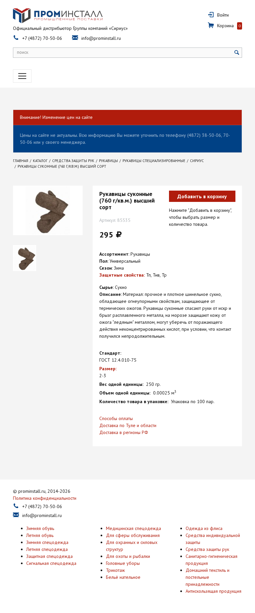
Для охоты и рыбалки (128, 556)
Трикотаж (115, 570)
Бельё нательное (123, 577)
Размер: (108, 369)
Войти (223, 15)
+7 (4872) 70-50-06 (42, 38)
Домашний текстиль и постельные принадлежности (207, 577)
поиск (22, 52)
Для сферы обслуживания (133, 535)
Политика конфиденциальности (44, 498)
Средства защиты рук (207, 549)
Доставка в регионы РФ (123, 432)
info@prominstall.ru (101, 38)
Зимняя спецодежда (47, 542)
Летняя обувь (39, 535)
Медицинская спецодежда (133, 528)
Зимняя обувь (40, 528)
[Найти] (237, 52)
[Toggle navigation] (22, 76)
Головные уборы (123, 563)
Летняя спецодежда (47, 549)
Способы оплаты (116, 418)
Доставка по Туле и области (127, 425)
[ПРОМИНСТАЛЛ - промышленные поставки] (58, 16)
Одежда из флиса (204, 528)
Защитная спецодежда (49, 556)
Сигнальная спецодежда (51, 563)
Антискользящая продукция (213, 591)
